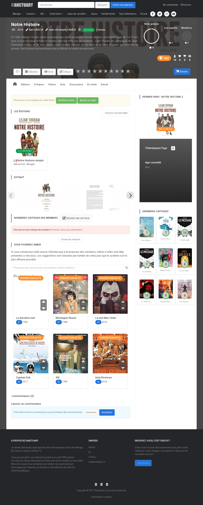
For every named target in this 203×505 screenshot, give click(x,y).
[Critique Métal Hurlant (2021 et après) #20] (166, 257)
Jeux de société (76, 13)
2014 (20, 29)
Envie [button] (50, 72)
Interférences (103, 377)
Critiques (39, 84)
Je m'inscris (143, 463)
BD (42, 13)
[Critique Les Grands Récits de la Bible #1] (185, 288)
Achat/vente (108, 13)
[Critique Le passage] (185, 226)
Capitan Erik (23, 377)
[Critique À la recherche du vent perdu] (147, 226)
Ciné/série (55, 13)
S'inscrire (185, 4)
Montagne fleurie (66, 317)
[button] (17, 72)
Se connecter (170, 4)
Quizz (94, 13)
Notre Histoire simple (30, 160)
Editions (25, 84)
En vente (92, 84)
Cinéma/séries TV (96, 462)
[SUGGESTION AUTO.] (70, 297)
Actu (62, 84)
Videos (52, 84)
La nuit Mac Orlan (105, 317)
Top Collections (127, 13)
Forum (143, 13)
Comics (30, 13)
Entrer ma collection (123, 5)
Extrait (104, 84)
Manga (16, 13)
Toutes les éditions (116, 113)
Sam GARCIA (36, 29)
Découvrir (102, 5)
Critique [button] (66, 72)
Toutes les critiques (70, 239)
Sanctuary (100, 490)
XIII (57, 377)
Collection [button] (33, 72)
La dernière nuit (25, 317)
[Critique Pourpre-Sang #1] (166, 288)
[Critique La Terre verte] (147, 288)
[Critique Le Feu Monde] (185, 257)
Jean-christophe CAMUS (62, 29)
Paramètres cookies (102, 497)
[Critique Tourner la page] (166, 226)
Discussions (76, 84)
